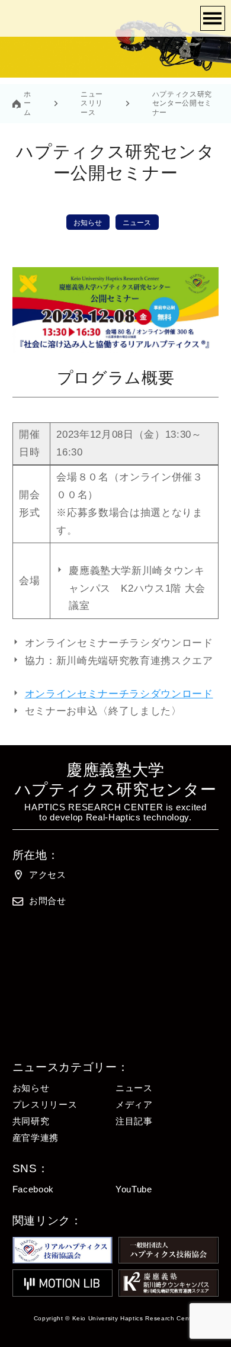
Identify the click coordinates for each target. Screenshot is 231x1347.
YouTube (134, 1189)
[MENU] (212, 18)
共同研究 (31, 1121)
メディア (134, 1104)
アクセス (47, 875)
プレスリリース (45, 1104)
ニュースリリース (92, 103)
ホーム (27, 103)
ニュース (137, 223)
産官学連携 (35, 1138)
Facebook (33, 1189)
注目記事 (134, 1121)
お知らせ (87, 223)
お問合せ (47, 901)
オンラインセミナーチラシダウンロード (119, 694)
